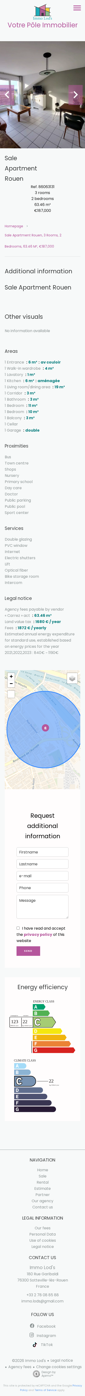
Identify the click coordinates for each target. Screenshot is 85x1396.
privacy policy (38, 934)
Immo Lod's (42, 1267)
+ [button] (11, 676)
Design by (49, 1373)
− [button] (11, 684)
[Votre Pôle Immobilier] (42, 13)
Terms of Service (45, 1390)
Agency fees (19, 1367)
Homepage (14, 226)
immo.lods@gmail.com (42, 1301)
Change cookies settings (59, 1367)
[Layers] (72, 678)
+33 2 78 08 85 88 (42, 1295)
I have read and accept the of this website (41, 934)
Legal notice (62, 1360)
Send (28, 951)
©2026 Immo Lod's (29, 1360)
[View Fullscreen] (11, 694)
